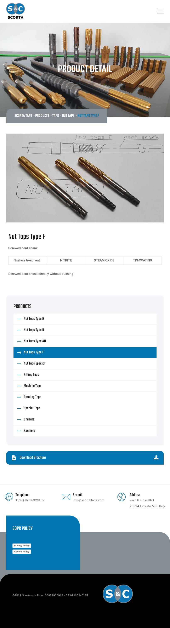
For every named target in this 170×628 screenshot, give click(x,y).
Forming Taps (32, 397)
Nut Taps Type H (34, 319)
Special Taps (32, 408)
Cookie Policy (21, 551)
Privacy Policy (21, 545)
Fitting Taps (31, 375)
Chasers (29, 420)
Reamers (29, 431)
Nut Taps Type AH (35, 341)
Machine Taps (32, 386)
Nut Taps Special (34, 364)
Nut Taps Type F (34, 352)
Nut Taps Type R (34, 330)
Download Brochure (32, 457)
